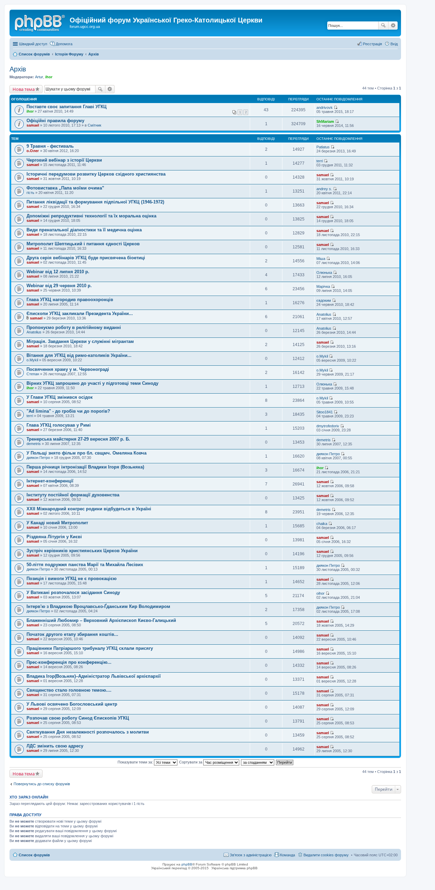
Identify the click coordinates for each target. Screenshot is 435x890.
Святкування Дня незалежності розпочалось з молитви (88, 732)
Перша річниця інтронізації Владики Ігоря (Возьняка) (85, 466)
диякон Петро (38, 458)
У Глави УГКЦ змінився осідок (60, 397)
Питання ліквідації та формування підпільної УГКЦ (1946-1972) (95, 201)
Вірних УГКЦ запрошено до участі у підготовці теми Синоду (92, 383)
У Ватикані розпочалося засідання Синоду (73, 592)
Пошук (383, 25)
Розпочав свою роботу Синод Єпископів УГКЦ (78, 718)
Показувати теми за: (136, 762)
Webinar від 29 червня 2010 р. (59, 285)
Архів (18, 69)
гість (30, 193)
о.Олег (33, 151)
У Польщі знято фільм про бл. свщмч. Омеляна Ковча (86, 453)
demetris (34, 444)
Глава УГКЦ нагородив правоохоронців (70, 299)
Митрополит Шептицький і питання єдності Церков (83, 243)
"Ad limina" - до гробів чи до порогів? (68, 411)
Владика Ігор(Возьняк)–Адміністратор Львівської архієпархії (94, 676)
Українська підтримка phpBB (234, 868)
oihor (320, 593)
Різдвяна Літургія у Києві (54, 536)
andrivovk (324, 107)
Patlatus (323, 147)
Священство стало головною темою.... (69, 690)
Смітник (94, 125)
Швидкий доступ (33, 44)
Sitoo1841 (324, 412)
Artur (39, 77)
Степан (33, 374)
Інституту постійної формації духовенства (73, 494)
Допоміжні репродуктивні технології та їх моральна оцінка (91, 215)
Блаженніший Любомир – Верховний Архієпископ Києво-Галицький (101, 620)
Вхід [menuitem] (394, 44)
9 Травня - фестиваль (50, 146)
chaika (321, 524)
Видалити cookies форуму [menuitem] (326, 855)
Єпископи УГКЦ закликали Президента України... (80, 313)
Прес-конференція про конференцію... (69, 662)
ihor (48, 77)
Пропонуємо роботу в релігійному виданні (74, 327)
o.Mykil (32, 360)
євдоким (323, 300)
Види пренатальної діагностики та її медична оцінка (84, 229)
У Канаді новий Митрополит (57, 522)
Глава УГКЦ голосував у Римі (59, 425)
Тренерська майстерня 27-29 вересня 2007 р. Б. (78, 439)
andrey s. (324, 189)
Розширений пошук (393, 25)
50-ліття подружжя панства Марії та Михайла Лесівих (85, 564)
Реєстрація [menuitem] (372, 44)
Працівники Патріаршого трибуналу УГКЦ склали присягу (90, 648)
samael (33, 125)
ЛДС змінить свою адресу (55, 745)
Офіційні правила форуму (55, 120)
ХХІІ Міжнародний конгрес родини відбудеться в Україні (89, 508)
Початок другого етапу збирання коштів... (72, 634)
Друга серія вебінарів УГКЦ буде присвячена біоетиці (86, 257)
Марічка (323, 286)
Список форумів (34, 855)
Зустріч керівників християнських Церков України (82, 550)
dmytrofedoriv (327, 426)
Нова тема (24, 89)
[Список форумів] (40, 22)
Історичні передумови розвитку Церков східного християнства (96, 174)
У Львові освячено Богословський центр (72, 704)
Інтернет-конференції (50, 480)
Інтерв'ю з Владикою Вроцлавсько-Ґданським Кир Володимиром (98, 606)
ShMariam (325, 121)
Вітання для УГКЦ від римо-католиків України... (79, 355)
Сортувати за (191, 762)
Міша (320, 259)
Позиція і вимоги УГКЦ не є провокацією (72, 578)
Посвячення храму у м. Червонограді (68, 369)
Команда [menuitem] (287, 855)
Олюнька (324, 272)
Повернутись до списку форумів (42, 784)
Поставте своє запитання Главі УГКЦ (67, 106)
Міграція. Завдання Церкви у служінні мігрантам (80, 341)
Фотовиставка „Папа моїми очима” (65, 188)
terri (319, 161)
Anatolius (323, 314)
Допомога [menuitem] (64, 44)
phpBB (186, 864)
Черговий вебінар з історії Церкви (64, 160)
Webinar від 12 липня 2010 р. (58, 271)
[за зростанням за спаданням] (258, 762)
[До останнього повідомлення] (335, 107)
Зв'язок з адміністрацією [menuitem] (251, 855)
